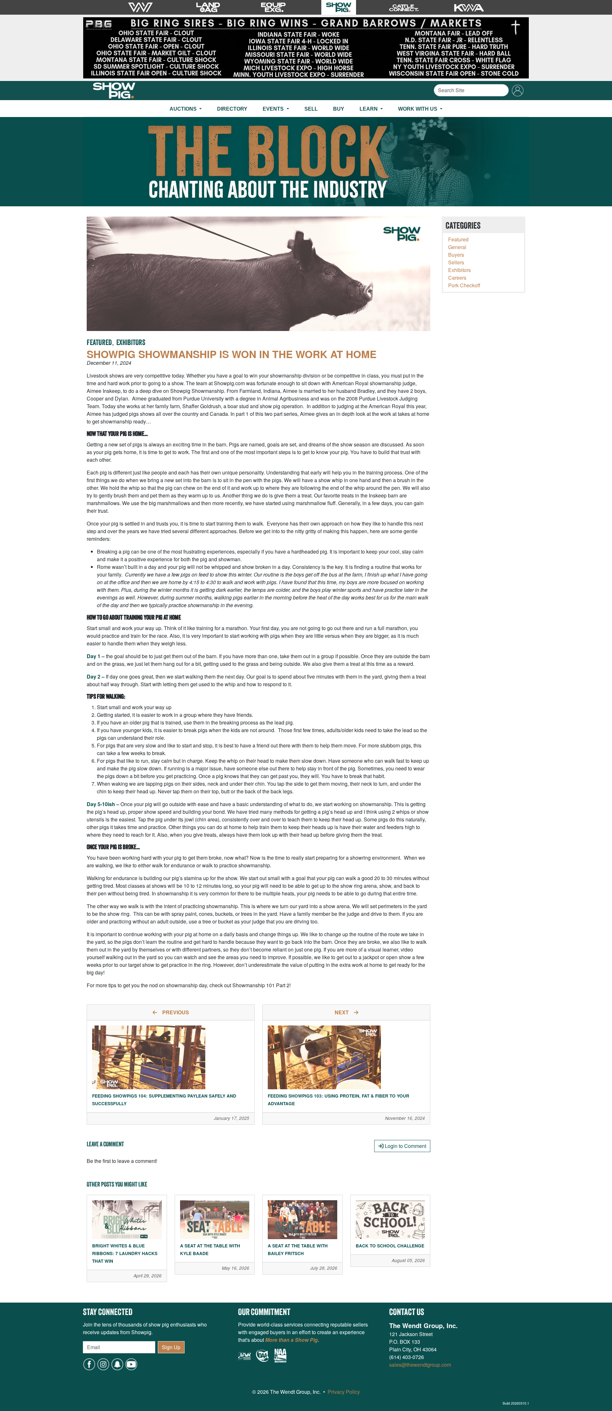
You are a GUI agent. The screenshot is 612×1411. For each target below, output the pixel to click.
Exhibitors (130, 343)
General (457, 247)
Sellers (456, 262)
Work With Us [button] (418, 109)
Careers (457, 277)
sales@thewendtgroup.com (420, 1364)
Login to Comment (404, 1146)
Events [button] (274, 109)
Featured (99, 343)
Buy (338, 109)
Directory (232, 109)
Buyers (456, 254)
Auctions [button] (184, 109)
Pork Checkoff (464, 285)
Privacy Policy (344, 1391)
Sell (311, 109)
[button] (117, 1363)
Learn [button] (369, 109)
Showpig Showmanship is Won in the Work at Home (231, 354)
